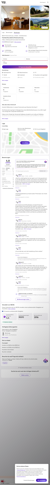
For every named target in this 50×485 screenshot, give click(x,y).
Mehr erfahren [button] (11, 308)
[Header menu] (47, 2)
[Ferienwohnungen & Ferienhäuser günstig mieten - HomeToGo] (4, 2)
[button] (47, 2)
